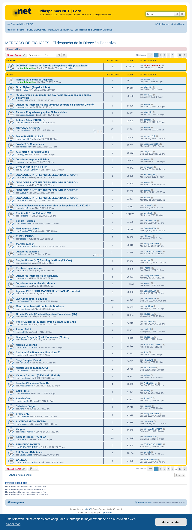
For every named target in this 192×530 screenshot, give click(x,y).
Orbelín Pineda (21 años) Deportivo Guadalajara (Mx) (46, 314)
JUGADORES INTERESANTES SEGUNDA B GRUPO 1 (47, 198)
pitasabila (148, 87)
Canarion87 (25, 393)
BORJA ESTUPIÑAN (29, 170)
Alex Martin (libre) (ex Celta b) (33, 151)
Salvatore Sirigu (25, 406)
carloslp (147, 452)
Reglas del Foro (14, 49)
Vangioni (21, 429)
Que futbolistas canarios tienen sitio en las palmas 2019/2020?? (53, 205)
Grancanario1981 (152, 144)
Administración (27, 68)
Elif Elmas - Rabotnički (29, 452)
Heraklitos (24, 130)
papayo (147, 260)
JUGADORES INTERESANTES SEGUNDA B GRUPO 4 (47, 174)
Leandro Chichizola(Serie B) (32, 383)
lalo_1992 (24, 90)
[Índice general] (22, 12)
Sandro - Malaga (25, 221)
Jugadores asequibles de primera (35, 283)
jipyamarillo (149, 167)
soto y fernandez (151, 244)
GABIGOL (21, 460)
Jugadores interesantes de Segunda (37, 275)
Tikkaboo (148, 236)
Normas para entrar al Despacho (34, 79)
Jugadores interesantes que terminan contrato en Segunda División (55, 104)
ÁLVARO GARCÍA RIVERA (31, 421)
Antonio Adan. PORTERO (30, 120)
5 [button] (172, 55)
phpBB (88, 509)
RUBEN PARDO (25, 236)
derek (22, 254)
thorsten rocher (25, 244)
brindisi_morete (26, 432)
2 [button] (160, 55)
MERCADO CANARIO (28, 127)
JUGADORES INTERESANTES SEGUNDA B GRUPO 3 (47, 182)
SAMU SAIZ (22, 413)
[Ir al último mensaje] (163, 65)
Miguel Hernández (152, 65)
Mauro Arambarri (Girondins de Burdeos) (40, 306)
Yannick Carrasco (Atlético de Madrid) (38, 375)
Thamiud (148, 268)
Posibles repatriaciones (29, 268)
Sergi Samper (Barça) (28, 360)
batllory (147, 375)
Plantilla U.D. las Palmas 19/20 (33, 213)
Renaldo (147, 406)
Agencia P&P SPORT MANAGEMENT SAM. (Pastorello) (48, 291)
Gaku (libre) (22, 390)
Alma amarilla (150, 367)
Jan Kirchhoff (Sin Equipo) (31, 298)
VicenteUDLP (150, 436)
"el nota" (147, 79)
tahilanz (23, 239)
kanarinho (24, 122)
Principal (69, 68)
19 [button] (180, 55)
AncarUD (24, 401)
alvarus (23, 107)
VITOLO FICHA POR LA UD (31, 167)
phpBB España (107, 512)
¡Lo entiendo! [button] (171, 521)
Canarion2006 (150, 221)
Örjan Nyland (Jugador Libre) (33, 87)
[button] (150, 55)
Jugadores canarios (27, 251)
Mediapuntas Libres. (28, 228)
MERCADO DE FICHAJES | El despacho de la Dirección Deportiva (60, 43)
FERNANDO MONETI (28, 444)
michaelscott (25, 147)
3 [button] (164, 55)
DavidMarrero (26, 223)
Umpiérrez (24, 416)
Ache (22, 355)
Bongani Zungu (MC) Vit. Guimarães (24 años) (42, 337)
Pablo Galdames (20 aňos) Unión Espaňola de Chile (46, 321)
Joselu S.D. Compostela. (30, 144)
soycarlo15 (25, 263)
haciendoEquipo (27, 115)
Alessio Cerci (23, 398)
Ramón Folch (24, 329)
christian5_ (24, 208)
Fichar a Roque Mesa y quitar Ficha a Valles (41, 112)
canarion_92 (149, 174)
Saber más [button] (13, 524)
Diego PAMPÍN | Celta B (29, 136)
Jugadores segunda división (32, 159)
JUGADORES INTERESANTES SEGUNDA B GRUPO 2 (47, 190)
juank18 (23, 332)
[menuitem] (30, 24)
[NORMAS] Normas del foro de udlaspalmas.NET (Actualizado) (52, 65)
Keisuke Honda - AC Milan (31, 436)
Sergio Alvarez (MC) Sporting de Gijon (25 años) (44, 260)
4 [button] (168, 55)
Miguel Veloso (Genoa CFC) (32, 367)
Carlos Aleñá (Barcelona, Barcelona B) (38, 352)
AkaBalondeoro (26, 386)
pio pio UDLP (25, 139)
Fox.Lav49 (24, 363)
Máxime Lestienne (26, 344)
